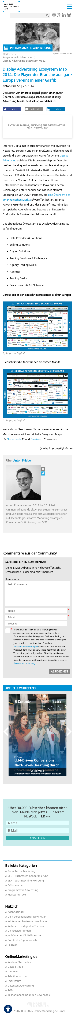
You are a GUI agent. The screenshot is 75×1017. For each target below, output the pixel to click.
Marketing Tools (17, 894)
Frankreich (37, 439)
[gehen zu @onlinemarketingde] (59, 16)
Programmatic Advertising (18, 57)
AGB (10, 990)
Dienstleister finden (19, 930)
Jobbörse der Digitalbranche (24, 935)
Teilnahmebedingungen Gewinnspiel (29, 995)
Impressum (14, 981)
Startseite (8, 54)
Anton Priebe (22, 460)
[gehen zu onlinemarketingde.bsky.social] (69, 16)
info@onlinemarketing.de (25, 646)
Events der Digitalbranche (23, 940)
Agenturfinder (16, 912)
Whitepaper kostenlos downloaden (28, 921)
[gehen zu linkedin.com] (64, 16)
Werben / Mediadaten (20, 962)
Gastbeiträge (15, 966)
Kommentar (12, 579)
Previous (7, 731)
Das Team (13, 971)
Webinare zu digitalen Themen (26, 926)
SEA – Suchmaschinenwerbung (26, 880)
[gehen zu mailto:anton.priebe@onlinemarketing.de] (43, 469)
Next (67, 731)
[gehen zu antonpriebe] (43, 473)
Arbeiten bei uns (17, 976)
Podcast (12, 944)
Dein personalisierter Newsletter (27, 916)
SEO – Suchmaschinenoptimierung (28, 875)
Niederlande (14, 439)
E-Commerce (15, 885)
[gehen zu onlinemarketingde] (53, 15)
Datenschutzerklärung (24, 663)
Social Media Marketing (21, 871)
